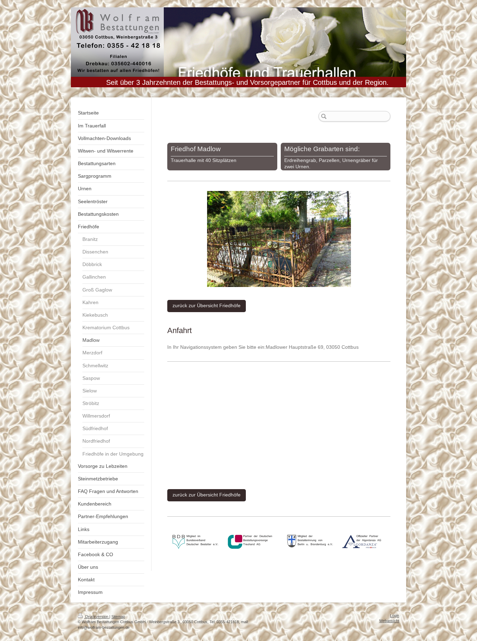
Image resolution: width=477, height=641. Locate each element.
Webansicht (389, 621)
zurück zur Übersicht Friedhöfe (207, 305)
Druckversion (96, 616)
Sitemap (118, 616)
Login (394, 615)
